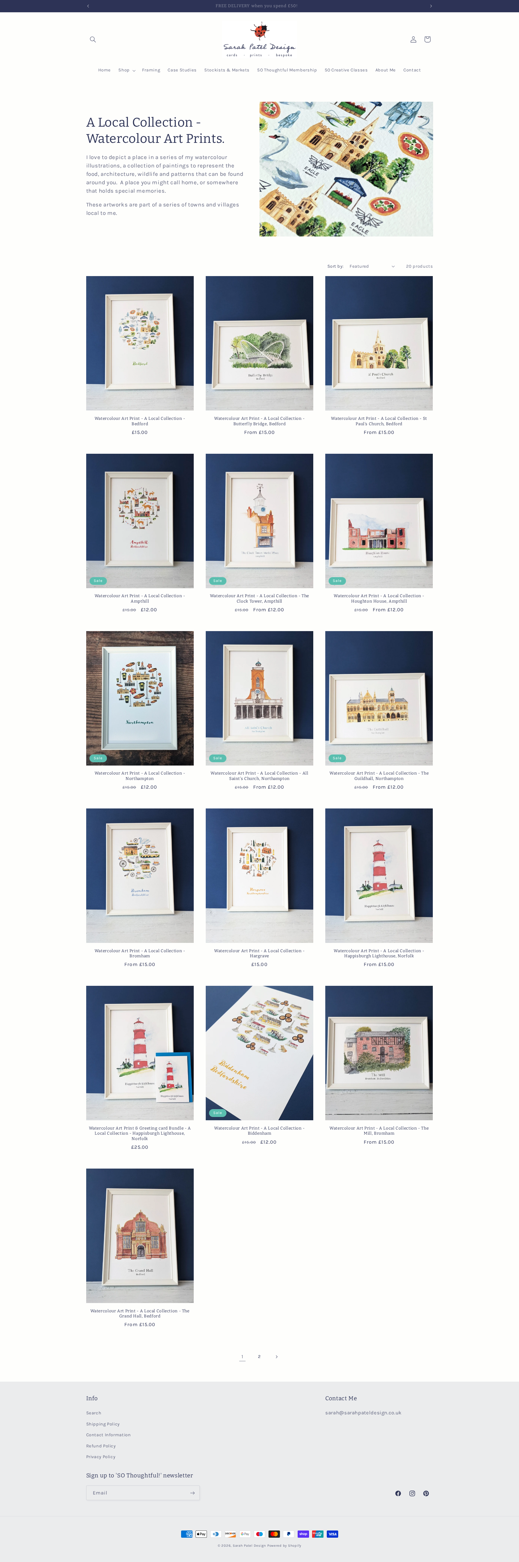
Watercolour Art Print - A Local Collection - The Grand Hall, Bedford (140, 1313)
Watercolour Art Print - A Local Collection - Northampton (140, 776)
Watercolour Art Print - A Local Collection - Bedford (140, 421)
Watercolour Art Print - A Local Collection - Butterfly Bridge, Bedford (259, 421)
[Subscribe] (192, 1492)
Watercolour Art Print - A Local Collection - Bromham (140, 953)
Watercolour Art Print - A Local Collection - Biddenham (259, 1131)
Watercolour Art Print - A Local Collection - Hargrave (259, 953)
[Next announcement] (431, 6)
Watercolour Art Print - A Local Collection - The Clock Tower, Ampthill (259, 598)
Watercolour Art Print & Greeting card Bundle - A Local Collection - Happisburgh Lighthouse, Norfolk (140, 1134)
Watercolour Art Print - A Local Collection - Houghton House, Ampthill (379, 598)
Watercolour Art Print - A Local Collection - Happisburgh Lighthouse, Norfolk (379, 953)
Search (94, 1413)
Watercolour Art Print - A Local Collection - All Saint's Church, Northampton (259, 776)
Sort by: (335, 266)
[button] (93, 39)
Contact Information (108, 1434)
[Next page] (277, 1357)
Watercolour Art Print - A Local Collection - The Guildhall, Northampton (379, 776)
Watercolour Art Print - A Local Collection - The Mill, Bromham (379, 1131)
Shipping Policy (103, 1424)
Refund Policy (101, 1446)
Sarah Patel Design (249, 1545)
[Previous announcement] (88, 6)
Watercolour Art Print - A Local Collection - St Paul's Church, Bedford (379, 421)
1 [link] (242, 1356)
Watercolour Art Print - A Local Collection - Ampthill (140, 598)
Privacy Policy (101, 1456)
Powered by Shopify (284, 1545)
